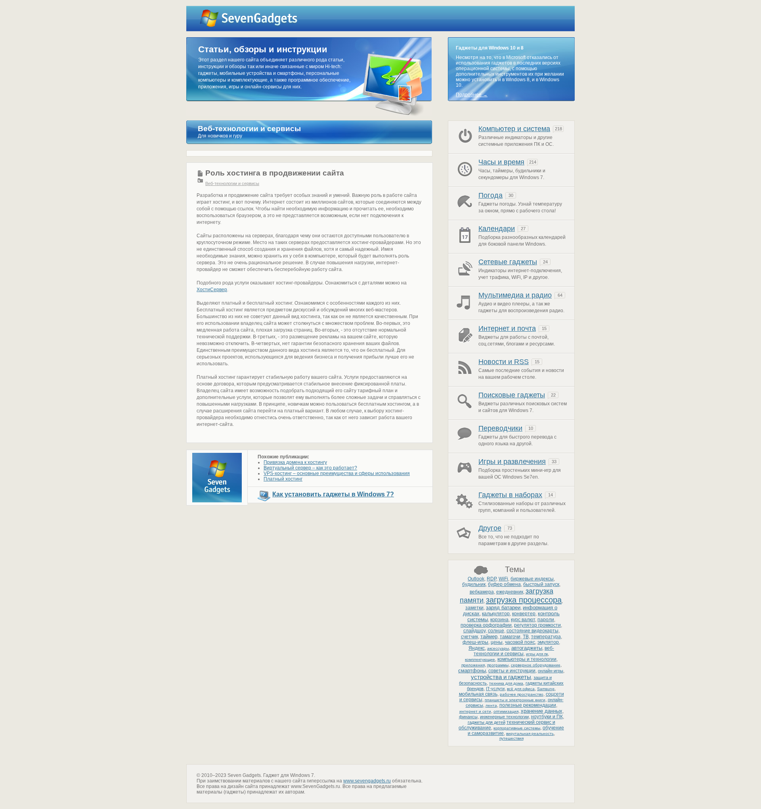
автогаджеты (526, 648)
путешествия (511, 738)
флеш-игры (475, 642)
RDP (491, 579)
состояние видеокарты (532, 630)
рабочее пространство (521, 694)
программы (498, 665)
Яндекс (476, 648)
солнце (496, 630)
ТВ (526, 636)
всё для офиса (521, 689)
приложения (473, 665)
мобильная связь (478, 694)
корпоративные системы (516, 728)
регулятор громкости (537, 625)
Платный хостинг (283, 479)
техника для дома (506, 683)
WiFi (503, 579)
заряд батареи (503, 608)
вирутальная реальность (530, 733)
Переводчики (500, 428)
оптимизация (505, 711)
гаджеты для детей (486, 722)
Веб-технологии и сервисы (232, 183)
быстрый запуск (541, 584)
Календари (496, 229)
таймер (488, 636)
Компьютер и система (514, 129)
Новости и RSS (503, 362)
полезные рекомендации (527, 705)
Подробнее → (472, 94)
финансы (468, 716)
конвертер (523, 613)
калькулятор (496, 613)
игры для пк (537, 654)
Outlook (476, 579)
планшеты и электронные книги (515, 700)
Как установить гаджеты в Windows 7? (333, 494)
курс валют (523, 619)
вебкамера (482, 592)
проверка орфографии (486, 625)
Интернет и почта (507, 328)
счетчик (469, 636)
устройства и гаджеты (501, 677)
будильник (474, 584)
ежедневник (509, 592)
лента (491, 705)
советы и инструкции (511, 671)
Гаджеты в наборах (510, 495)
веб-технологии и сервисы (514, 650)
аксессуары (498, 648)
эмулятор (548, 642)
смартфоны (472, 671)
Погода (490, 195)
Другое (489, 528)
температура (546, 636)
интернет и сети (475, 711)
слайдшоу (474, 630)
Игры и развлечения (512, 462)
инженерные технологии (504, 716)
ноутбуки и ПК (547, 716)
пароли (545, 619)
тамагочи (510, 636)
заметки (474, 608)
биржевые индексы (532, 579)
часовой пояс (520, 642)
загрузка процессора (524, 599)
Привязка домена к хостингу (295, 462)
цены (497, 642)
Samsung (545, 689)
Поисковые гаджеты (511, 395)
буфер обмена (504, 584)
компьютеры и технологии (526, 659)
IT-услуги (495, 688)
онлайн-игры (550, 670)
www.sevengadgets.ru (367, 781)
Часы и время (501, 162)
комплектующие (480, 659)
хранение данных (541, 711)
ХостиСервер (212, 289)
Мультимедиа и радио (515, 295)
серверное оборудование (535, 665)
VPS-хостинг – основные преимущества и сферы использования (337, 473)
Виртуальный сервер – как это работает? (310, 468)
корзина (499, 619)
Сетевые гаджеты (507, 262)
